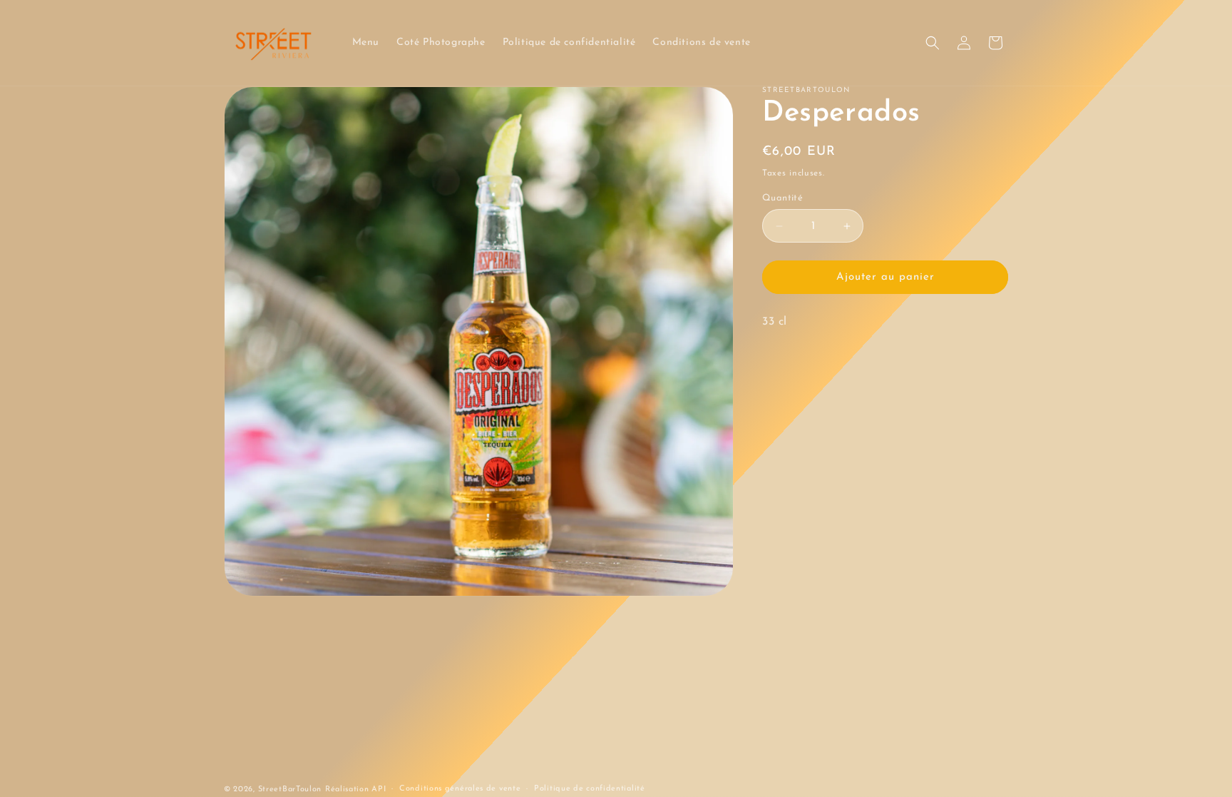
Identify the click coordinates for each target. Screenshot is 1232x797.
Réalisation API (355, 789)
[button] (932, 43)
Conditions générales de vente (459, 789)
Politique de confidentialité (589, 789)
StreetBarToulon (290, 789)
